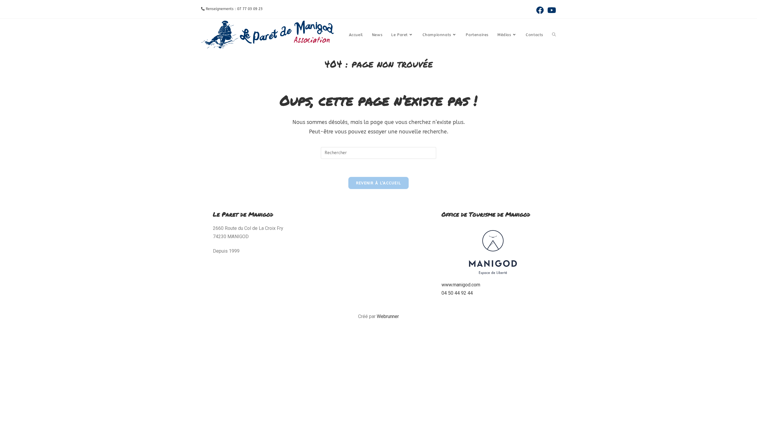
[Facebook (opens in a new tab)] (540, 10)
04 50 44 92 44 (457, 293)
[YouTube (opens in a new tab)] (551, 10)
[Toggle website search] (554, 35)
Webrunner (388, 316)
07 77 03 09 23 (250, 9)
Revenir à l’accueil (378, 183)
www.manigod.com (460, 285)
